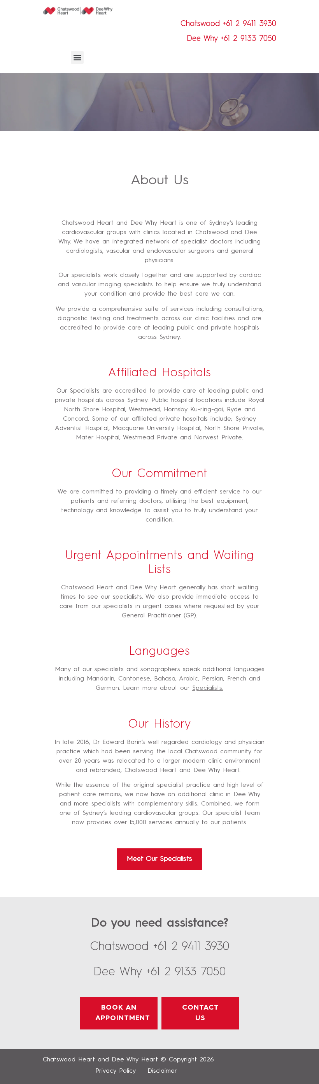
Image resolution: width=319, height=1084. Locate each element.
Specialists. (207, 688)
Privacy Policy (115, 1071)
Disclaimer (162, 1071)
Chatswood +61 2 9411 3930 (228, 24)
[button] (77, 57)
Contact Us (200, 1013)
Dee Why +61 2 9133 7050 (231, 39)
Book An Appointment (122, 1013)
